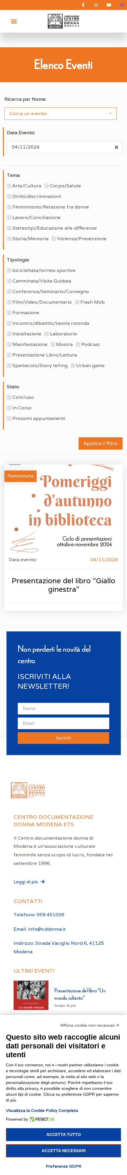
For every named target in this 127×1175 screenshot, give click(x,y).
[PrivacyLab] (41, 1119)
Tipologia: (18, 260)
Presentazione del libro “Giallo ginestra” (63, 585)
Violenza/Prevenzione (82, 238)
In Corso (22, 408)
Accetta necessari (64, 1150)
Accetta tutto (63, 1134)
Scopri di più (65, 1005)
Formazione (25, 312)
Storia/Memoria (30, 238)
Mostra (64, 344)
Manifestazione (30, 344)
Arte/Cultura (26, 186)
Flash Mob (92, 302)
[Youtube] (109, 5)
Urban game (90, 365)
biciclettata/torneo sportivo (44, 270)
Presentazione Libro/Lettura (44, 355)
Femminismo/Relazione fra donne (50, 207)
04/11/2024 (104, 560)
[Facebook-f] (83, 5)
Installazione (26, 334)
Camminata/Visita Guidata (41, 281)
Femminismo (20, 476)
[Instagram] (96, 5)
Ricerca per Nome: (25, 99)
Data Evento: (21, 132)
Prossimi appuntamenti (38, 418)
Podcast (90, 344)
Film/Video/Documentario (42, 302)
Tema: (13, 175)
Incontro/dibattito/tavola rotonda (50, 323)
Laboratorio (63, 334)
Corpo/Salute (65, 186)
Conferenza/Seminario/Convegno (50, 291)
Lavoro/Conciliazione (36, 217)
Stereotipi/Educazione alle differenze (54, 228)
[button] (14, 21)
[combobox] (60, 113)
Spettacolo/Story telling (40, 365)
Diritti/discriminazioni (36, 196)
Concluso (23, 397)
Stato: (13, 386)
